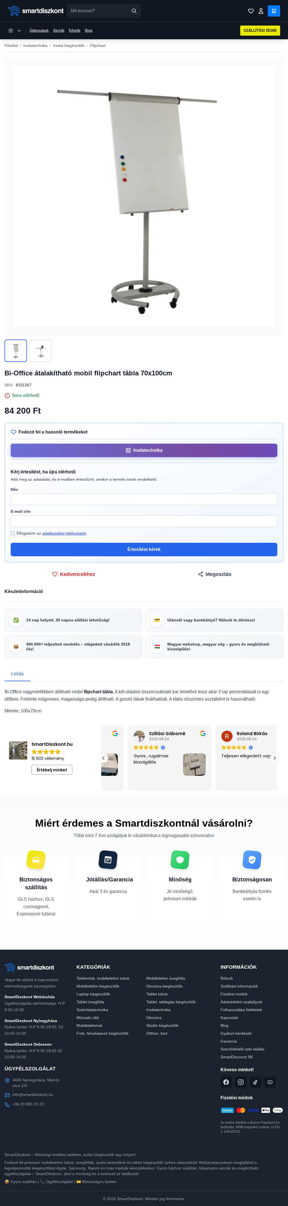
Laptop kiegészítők (93, 994)
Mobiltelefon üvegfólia (165, 978)
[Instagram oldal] (240, 1082)
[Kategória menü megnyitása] (14, 30)
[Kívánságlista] (251, 11)
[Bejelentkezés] (261, 11)
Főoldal (11, 45)
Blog (88, 30)
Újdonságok (39, 30)
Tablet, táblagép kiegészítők (171, 1002)
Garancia (228, 1041)
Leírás (17, 673)
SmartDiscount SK (236, 1057)
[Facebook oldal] (226, 1082)
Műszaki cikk (87, 1017)
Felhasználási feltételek (241, 1009)
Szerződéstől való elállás (242, 1049)
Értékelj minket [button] (52, 770)
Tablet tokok (157, 994)
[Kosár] (274, 11)
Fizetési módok (234, 994)
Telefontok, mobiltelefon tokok (102, 978)
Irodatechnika (35, 45)
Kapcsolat (229, 1017)
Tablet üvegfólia (90, 1002)
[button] (274, 758)
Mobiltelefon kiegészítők (97, 986)
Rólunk (226, 978)
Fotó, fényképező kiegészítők (102, 1033)
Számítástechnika (92, 1009)
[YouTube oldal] (270, 1082)
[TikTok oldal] (255, 1082)
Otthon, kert (156, 1033)
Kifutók (74, 30)
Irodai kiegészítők (68, 45)
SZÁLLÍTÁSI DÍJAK (260, 30)
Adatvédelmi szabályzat (241, 1002)
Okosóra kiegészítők (164, 986)
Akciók (58, 30)
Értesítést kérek (144, 549)
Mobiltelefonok (89, 1025)
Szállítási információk (239, 986)
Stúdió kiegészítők (162, 1025)
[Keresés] (134, 11)
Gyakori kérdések (236, 1033)
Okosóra (153, 1017)
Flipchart (97, 45)
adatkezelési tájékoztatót (64, 533)
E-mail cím (20, 511)
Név (14, 489)
